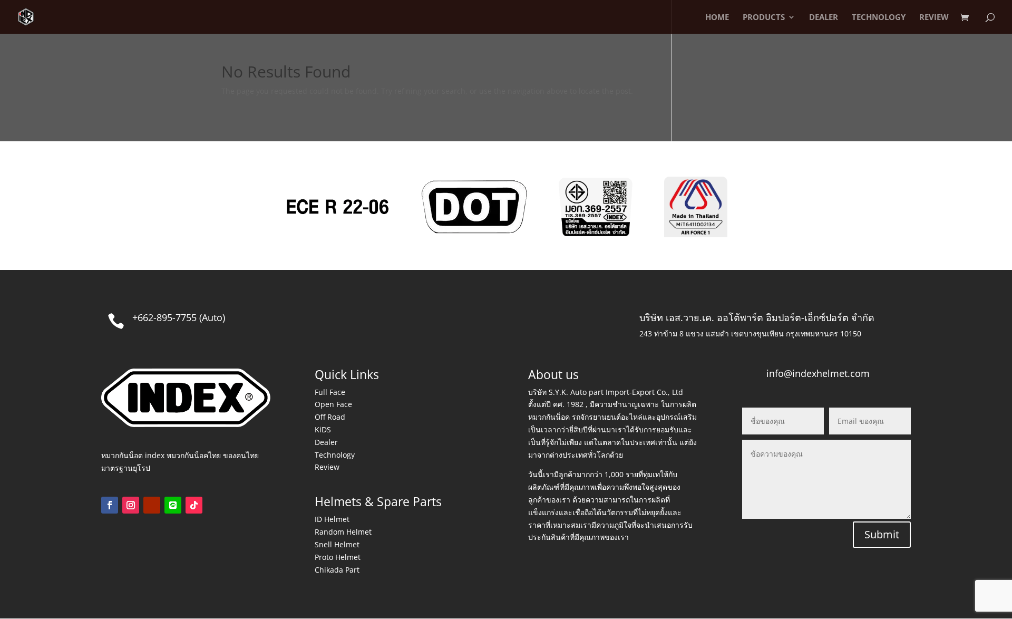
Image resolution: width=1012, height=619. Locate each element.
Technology (335, 455)
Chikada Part (337, 570)
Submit (881, 534)
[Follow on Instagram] (130, 505)
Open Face (333, 404)
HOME (717, 17)
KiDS (323, 429)
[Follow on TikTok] (194, 505)
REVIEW (934, 17)
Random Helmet (343, 532)
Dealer (326, 442)
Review (327, 467)
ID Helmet (332, 519)
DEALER (823, 17)
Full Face (330, 392)
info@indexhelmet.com (818, 373)
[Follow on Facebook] (109, 505)
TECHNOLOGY (879, 17)
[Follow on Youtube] (151, 505)
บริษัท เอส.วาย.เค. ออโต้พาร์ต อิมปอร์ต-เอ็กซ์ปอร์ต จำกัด (756, 317)
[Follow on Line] (172, 505)
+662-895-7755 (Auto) (178, 317)
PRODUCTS (764, 17)
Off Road (330, 417)
